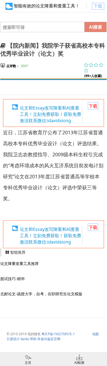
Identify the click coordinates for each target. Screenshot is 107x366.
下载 (98, 6)
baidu (25, 339)
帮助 (33, 339)
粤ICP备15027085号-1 (58, 334)
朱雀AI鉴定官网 (48, 339)
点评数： (12, 66)
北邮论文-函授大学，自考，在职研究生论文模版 (41, 293)
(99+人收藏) (93, 75)
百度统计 (13, 339)
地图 (95, 334)
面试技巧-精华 (12, 278)
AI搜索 (95, 26)
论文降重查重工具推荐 (19, 263)
